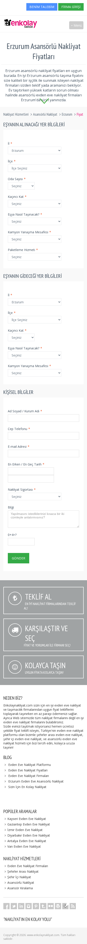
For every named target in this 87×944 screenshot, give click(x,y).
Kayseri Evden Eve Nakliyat (26, 819)
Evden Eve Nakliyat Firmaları (28, 776)
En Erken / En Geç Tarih (26, 464)
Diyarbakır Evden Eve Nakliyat (28, 835)
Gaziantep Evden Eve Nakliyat (28, 824)
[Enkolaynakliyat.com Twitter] (14, 906)
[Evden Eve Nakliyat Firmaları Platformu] (20, 21)
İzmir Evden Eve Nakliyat (25, 830)
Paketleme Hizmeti (23, 250)
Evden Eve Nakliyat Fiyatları (28, 770)
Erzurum (67, 114)
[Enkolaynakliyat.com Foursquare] (65, 906)
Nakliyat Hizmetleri (16, 114)
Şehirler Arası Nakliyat (23, 871)
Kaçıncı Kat (17, 197)
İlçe (12, 161)
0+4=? (12, 535)
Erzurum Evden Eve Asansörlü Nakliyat (36, 781)
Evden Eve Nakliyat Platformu (29, 765)
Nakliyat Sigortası (22, 489)
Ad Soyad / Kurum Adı (25, 411)
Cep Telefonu (19, 429)
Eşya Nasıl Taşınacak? (25, 214)
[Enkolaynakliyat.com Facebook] (6, 906)
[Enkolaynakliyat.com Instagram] (28, 906)
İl (10, 143)
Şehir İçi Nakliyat (19, 877)
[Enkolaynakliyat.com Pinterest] (36, 906)
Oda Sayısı (17, 179)
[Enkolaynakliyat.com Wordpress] (58, 906)
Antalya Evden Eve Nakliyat (26, 841)
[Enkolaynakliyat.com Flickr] (51, 906)
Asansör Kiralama (20, 888)
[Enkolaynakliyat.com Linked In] (21, 906)
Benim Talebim (41, 7)
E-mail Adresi (18, 446)
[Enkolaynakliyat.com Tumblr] (43, 906)
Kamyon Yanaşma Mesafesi (29, 232)
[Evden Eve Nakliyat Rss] (73, 906)
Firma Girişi (71, 7)
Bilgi (11, 507)
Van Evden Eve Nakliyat (24, 846)
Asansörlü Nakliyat (45, 114)
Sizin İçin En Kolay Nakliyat (27, 787)
